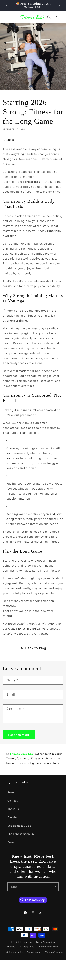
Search (11, 792)
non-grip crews (35, 463)
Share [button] (10, 139)
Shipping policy (14, 952)
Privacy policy (26, 946)
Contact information (48, 946)
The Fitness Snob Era (21, 833)
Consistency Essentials (24, 628)
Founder (12, 817)
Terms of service (54, 952)
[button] (7, 17)
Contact (12, 800)
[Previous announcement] (7, 5)
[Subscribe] (54, 886)
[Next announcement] (59, 5)
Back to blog (35, 648)
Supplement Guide (19, 825)
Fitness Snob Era (21, 753)
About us (13, 808)
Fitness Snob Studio (31, 942)
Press (10, 842)
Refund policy (34, 952)
